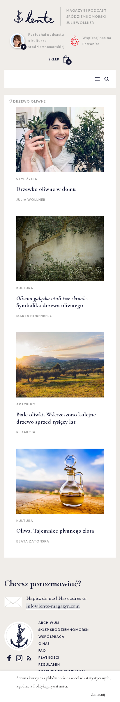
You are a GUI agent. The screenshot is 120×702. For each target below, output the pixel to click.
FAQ (42, 650)
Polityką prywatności (50, 686)
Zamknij (98, 694)
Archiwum (48, 622)
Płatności (48, 657)
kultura (24, 288)
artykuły (26, 404)
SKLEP (54, 59)
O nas (44, 643)
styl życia (26, 179)
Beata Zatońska (32, 541)
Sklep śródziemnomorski (64, 629)
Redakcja (26, 432)
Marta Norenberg (34, 316)
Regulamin (49, 664)
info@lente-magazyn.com (53, 606)
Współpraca (51, 636)
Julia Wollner (30, 199)
